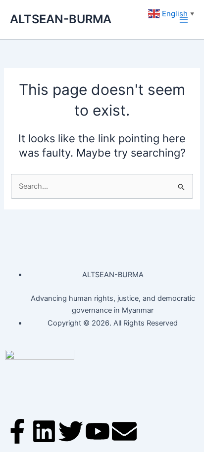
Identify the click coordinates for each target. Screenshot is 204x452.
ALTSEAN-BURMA (60, 19)
